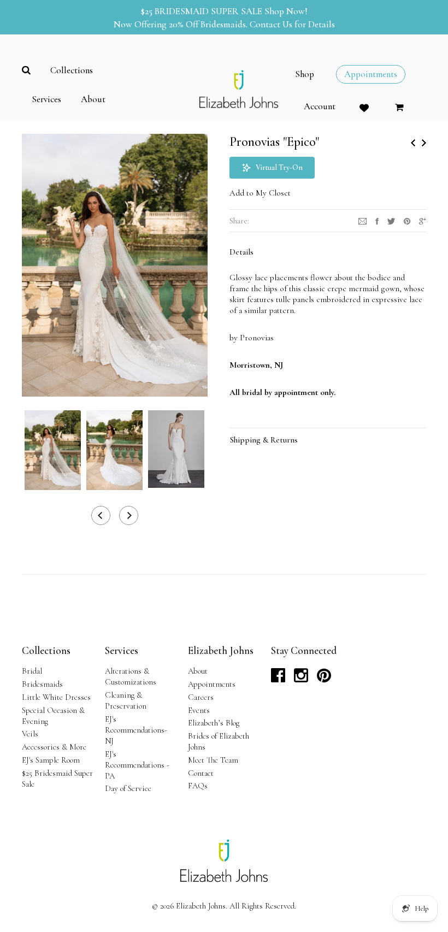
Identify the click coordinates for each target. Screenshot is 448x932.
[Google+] (422, 220)
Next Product (424, 142)
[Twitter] (391, 220)
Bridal (32, 671)
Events (199, 710)
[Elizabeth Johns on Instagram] (301, 678)
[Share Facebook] (377, 220)
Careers (201, 697)
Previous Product (413, 142)
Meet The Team (213, 760)
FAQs (198, 786)
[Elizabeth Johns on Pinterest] (324, 678)
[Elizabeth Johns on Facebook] (278, 678)
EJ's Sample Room (51, 760)
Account (319, 106)
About (198, 671)
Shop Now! (286, 11)
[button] (272, 168)
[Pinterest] (407, 220)
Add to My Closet (260, 193)
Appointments (211, 684)
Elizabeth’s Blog (213, 723)
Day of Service (128, 788)
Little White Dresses (56, 697)
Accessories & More (54, 747)
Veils (30, 734)
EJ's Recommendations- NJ (136, 730)
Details (241, 252)
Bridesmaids (42, 684)
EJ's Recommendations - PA (137, 765)
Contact (201, 773)
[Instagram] (362, 220)
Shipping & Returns (264, 440)
